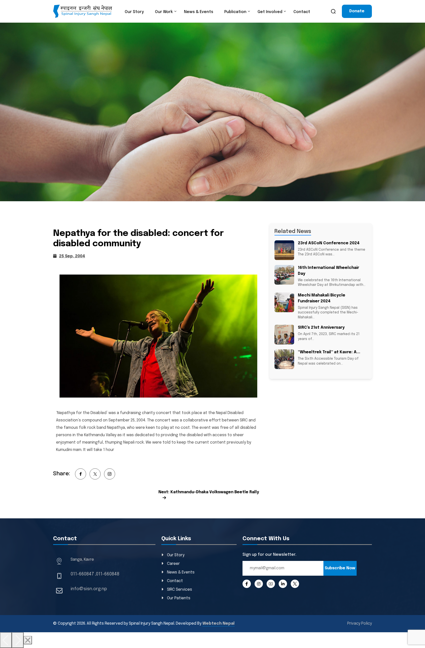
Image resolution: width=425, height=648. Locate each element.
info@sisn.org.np (89, 589)
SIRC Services (179, 589)
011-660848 (107, 574)
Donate (356, 11)
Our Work (164, 12)
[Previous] (6, 640)
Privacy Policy (359, 623)
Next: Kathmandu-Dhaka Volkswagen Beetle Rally (208, 492)
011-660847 (82, 574)
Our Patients (178, 598)
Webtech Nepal (218, 623)
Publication (235, 12)
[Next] (18, 640)
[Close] (28, 640)
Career (173, 564)
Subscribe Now (340, 568)
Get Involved (270, 12)
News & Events (198, 12)
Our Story (134, 12)
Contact (301, 12)
